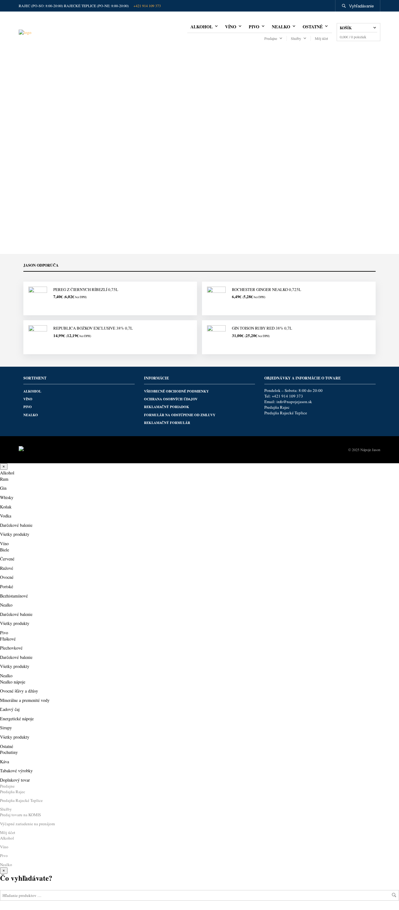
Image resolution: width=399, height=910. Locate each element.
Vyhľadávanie (361, 6)
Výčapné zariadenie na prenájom (27, 824)
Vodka (5, 516)
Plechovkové (11, 648)
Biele (4, 550)
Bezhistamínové (14, 596)
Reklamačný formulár (167, 422)
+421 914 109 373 (147, 5)
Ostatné (313, 26)
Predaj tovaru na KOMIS (20, 814)
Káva (4, 762)
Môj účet (321, 38)
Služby (296, 38)
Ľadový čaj (10, 709)
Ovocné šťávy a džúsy (19, 691)
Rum (4, 479)
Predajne (270, 38)
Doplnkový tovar (15, 780)
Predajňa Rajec (277, 407)
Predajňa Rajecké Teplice (285, 413)
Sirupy (6, 728)
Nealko (281, 26)
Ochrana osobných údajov (171, 399)
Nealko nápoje (12, 682)
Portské (6, 586)
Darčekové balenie (16, 525)
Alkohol (201, 26)
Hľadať (394, 895)
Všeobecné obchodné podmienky (176, 391)
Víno (230, 26)
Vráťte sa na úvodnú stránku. (200, 199)
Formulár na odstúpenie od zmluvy (179, 414)
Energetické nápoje (17, 719)
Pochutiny (9, 752)
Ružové (6, 568)
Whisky (6, 497)
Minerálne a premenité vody (25, 700)
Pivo (254, 26)
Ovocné (6, 577)
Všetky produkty (14, 534)
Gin (3, 488)
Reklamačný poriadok (166, 406)
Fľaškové (8, 639)
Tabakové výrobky (16, 771)
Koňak (6, 507)
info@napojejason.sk (294, 401)
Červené (7, 559)
